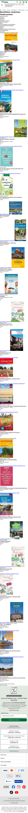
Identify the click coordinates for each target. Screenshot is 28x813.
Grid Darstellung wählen (4, 32)
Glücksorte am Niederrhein (5, 566)
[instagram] (18, 787)
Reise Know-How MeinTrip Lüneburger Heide (9, 492)
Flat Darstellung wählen (13, 32)
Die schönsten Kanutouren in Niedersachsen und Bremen (12, 656)
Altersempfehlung (3, 25)
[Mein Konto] (20, 2)
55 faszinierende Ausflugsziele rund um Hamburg (10, 173)
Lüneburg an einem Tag (5, 350)
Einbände (2, 26)
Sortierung (2, 17)
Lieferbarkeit (2, 20)
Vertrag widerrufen (14, 751)
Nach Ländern (21, 10)
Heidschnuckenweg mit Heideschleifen (8, 438)
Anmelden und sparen (14, 720)
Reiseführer (14, 10)
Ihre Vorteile (4, 765)
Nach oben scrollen (3, 685)
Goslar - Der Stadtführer (5, 622)
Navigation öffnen (2, 5)
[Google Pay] (10, 776)
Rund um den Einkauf (6, 761)
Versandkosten (21, 811)
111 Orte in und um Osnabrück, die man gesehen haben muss (12, 465)
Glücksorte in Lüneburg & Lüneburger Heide (9, 573)
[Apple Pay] (18, 776)
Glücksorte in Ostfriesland (5, 321)
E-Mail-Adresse (4, 713)
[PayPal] (8, 781)
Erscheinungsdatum (3, 24)
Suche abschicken (8, 6)
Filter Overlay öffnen (4, 16)
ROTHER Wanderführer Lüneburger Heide (9, 357)
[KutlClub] (6, 787)
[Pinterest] (24, 787)
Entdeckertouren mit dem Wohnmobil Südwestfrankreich (11, 90)
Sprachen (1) (2, 18)
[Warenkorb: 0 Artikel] (26, 2)
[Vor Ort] (17, 2)
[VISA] (5, 770)
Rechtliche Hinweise (14, 710)
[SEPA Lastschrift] (20, 770)
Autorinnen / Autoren (4, 22)
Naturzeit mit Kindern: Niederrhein (7, 240)
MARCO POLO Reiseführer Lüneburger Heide (10, 59)
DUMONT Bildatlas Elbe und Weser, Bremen (9, 630)
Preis (1, 19)
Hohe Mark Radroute (4, 214)
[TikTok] (11, 792)
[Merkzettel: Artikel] (23, 2)
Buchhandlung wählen (11, 29)
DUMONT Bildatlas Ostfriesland (7, 136)
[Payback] (18, 781)
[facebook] (13, 787)
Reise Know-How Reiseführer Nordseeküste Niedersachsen (12, 383)
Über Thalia (3, 754)
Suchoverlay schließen (9, 5)
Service (2, 758)
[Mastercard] (11, 770)
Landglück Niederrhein (5, 538)
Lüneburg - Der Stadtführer (6, 267)
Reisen (8, 10)
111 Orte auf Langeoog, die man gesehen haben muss (11, 146)
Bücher (4, 10)
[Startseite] (0, 10)
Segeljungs (2, 293)
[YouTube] (16, 792)
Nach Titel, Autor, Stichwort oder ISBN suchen (14, 3)
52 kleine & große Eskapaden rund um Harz (9, 412)
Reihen (1, 23)
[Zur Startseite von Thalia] (7, 2)
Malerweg (2, 51)
